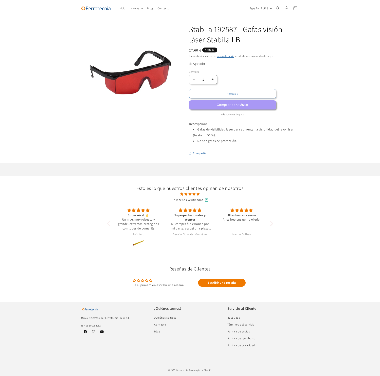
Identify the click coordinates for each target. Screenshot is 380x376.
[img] (190, 194)
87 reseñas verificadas (187, 200)
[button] (136, 8)
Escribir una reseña (222, 283)
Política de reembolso (241, 338)
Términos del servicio (241, 324)
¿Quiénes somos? (165, 317)
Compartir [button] (199, 153)
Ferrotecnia (182, 370)
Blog (157, 331)
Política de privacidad (241, 345)
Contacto (160, 324)
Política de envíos (238, 331)
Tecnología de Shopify (200, 370)
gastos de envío (225, 55)
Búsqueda (233, 317)
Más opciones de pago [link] (232, 114)
